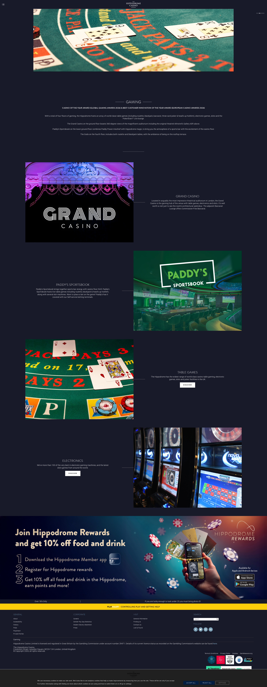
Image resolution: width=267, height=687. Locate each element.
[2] (258, 13)
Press (75, 628)
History (15, 625)
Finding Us (137, 622)
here (215, 643)
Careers (76, 619)
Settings (222, 683)
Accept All (191, 683)
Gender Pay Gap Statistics (82, 622)
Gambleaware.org (246, 653)
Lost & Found (138, 628)
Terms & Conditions (211, 653)
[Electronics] (188, 507)
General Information (141, 619)
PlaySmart (17, 631)
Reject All (207, 683)
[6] (263, 13)
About (15, 619)
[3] (259, 13)
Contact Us (137, 625)
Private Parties (18, 634)
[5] (262, 13)
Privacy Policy (225, 653)
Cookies (235, 653)
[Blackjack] (79, 418)
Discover (187, 385)
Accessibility (17, 622)
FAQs (15, 628)
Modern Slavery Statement (82, 625)
